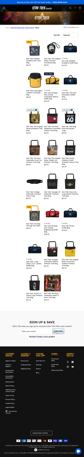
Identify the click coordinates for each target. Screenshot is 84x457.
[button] (70, 8)
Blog (37, 372)
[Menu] (4, 8)
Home (7, 27)
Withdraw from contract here (10, 390)
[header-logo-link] (42, 8)
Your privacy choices (11, 412)
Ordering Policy (26, 365)
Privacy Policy (10, 399)
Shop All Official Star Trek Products (22, 27)
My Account (24, 361)
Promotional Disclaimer (42, 337)
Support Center (10, 361)
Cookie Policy (9, 403)
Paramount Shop (55, 359)
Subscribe (58, 331)
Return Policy (9, 386)
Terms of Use (9, 395)
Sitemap (39, 365)
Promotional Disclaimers (9, 371)
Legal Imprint (10, 407)
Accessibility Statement (9, 377)
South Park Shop (55, 365)
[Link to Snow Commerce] (42, 451)
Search (38, 369)
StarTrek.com (40, 361)
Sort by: (57, 35)
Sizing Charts (9, 382)
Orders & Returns (8, 365)
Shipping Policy (26, 369)
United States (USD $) (40, 433)
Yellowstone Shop (57, 370)
